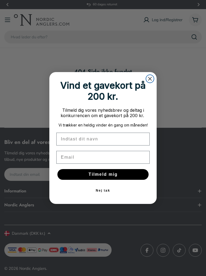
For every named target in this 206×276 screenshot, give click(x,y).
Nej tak (103, 190)
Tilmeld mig (103, 174)
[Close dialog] (150, 79)
